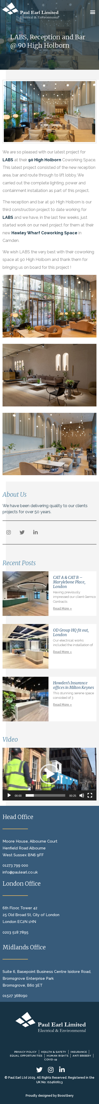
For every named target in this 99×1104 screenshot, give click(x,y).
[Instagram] (9, 532)
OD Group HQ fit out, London (71, 632)
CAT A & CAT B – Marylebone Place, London (69, 582)
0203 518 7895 (15, 932)
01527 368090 (15, 995)
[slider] (45, 795)
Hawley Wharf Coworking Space (44, 232)
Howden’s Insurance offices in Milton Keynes (73, 685)
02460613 (55, 1082)
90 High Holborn (44, 159)
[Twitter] (22, 532)
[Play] (9, 795)
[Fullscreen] (89, 795)
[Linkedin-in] (35, 532)
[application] (49, 774)
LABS (8, 159)
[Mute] (81, 795)
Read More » (62, 608)
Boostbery (66, 1095)
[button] (93, 12)
